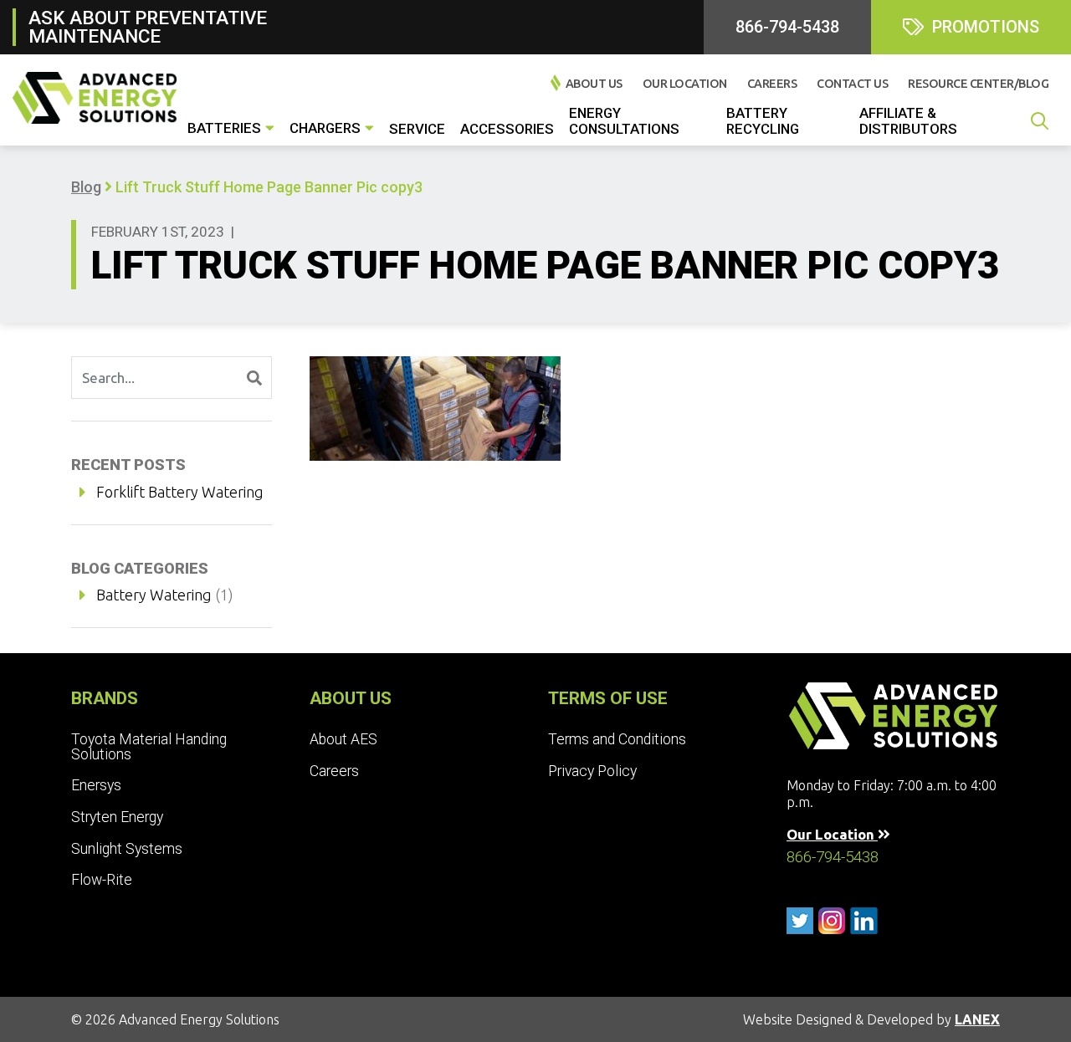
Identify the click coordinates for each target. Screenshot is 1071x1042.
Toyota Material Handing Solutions (149, 747)
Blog (86, 187)
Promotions (985, 27)
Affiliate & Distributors (908, 120)
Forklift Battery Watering (180, 491)
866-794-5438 (787, 27)
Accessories (507, 128)
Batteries (224, 128)
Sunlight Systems (126, 848)
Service (417, 128)
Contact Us (852, 83)
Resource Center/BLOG (978, 83)
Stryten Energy (117, 817)
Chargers (325, 128)
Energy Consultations (624, 120)
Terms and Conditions (617, 739)
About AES (343, 739)
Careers (772, 83)
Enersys (96, 785)
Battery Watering (154, 594)
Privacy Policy (592, 771)
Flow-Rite (101, 879)
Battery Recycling (762, 120)
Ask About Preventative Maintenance (147, 27)
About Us (594, 83)
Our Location (685, 83)
